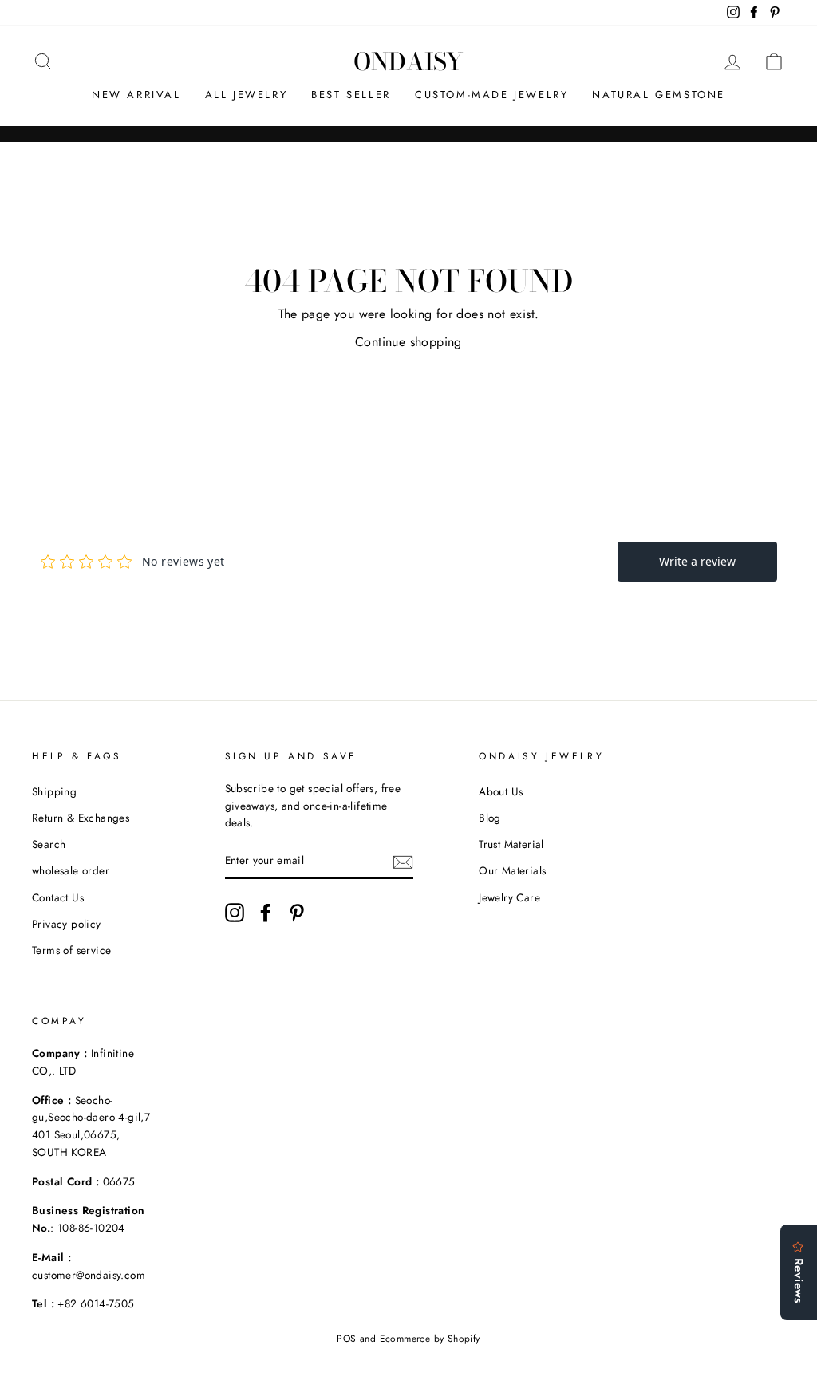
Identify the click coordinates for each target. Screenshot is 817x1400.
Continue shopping (408, 342)
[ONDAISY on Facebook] (265, 912)
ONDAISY (408, 61)
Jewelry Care (509, 897)
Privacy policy (66, 924)
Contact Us (58, 897)
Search (48, 844)
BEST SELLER (351, 94)
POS (346, 1338)
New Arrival (136, 94)
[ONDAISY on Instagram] (234, 912)
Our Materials (512, 870)
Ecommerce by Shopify (430, 1338)
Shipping (54, 791)
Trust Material (511, 844)
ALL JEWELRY (246, 94)
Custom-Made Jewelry (491, 94)
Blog (490, 818)
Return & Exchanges (80, 818)
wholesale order (70, 870)
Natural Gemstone (658, 94)
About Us (501, 791)
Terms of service (71, 950)
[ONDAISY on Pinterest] (296, 912)
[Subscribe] (403, 861)
